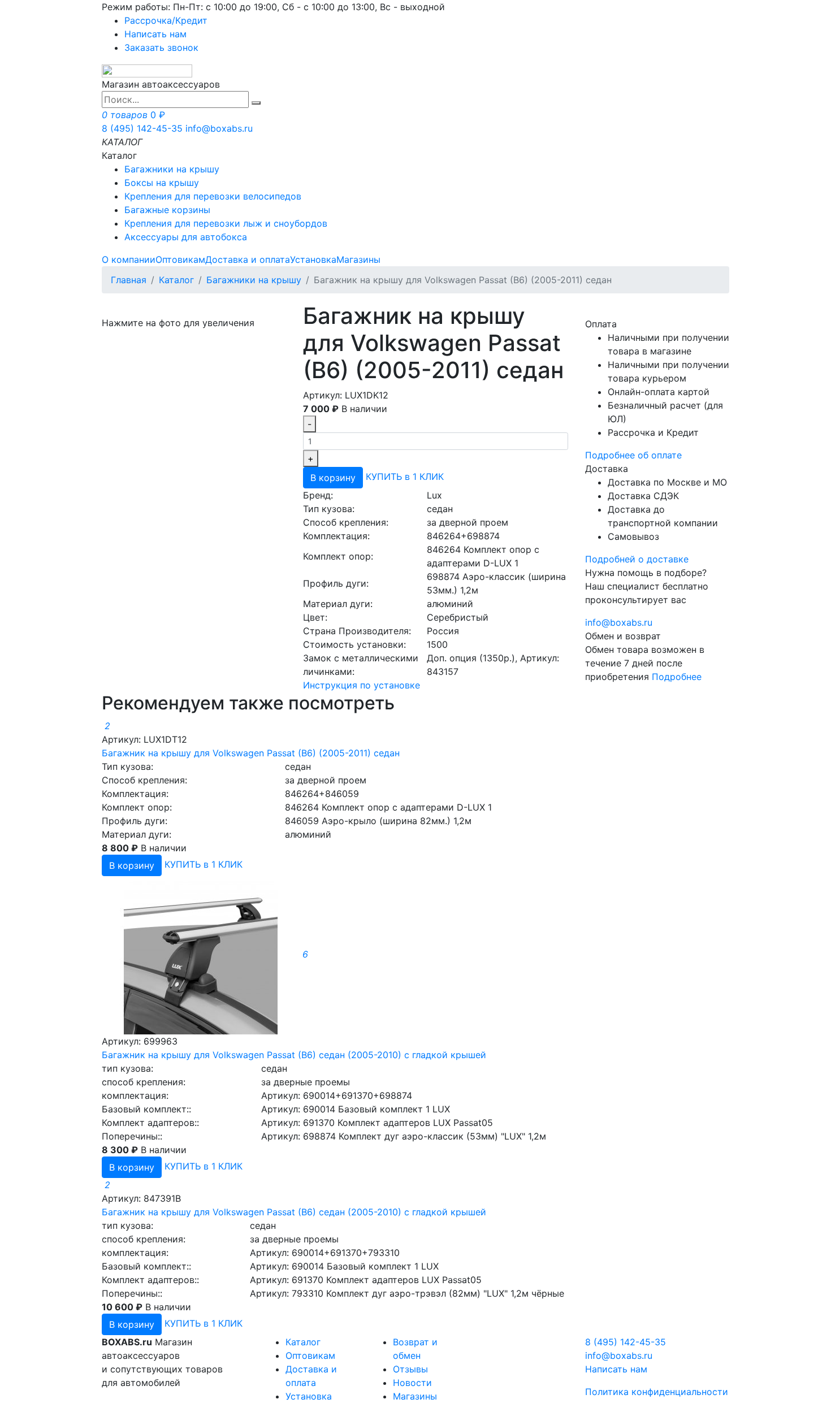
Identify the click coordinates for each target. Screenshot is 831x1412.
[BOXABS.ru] (147, 70)
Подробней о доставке (637, 559)
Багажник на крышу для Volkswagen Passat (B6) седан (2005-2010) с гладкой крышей (294, 1054)
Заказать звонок (161, 47)
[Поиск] (256, 103)
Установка (313, 259)
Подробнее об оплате (633, 455)
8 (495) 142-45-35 (142, 128)
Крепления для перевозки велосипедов (212, 196)
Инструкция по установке (361, 685)
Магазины (358, 259)
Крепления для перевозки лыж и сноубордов (225, 223)
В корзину (333, 477)
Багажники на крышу (171, 169)
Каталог (176, 279)
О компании (128, 259)
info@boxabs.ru (219, 128)
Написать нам (155, 34)
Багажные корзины (167, 209)
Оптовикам (180, 259)
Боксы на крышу (161, 182)
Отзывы (410, 1369)
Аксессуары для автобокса (185, 236)
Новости (412, 1382)
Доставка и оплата (247, 259)
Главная (128, 279)
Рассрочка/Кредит (165, 20)
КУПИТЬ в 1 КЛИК (405, 477)
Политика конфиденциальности (656, 1391)
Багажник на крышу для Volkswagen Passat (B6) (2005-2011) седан (251, 753)
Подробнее (677, 676)
